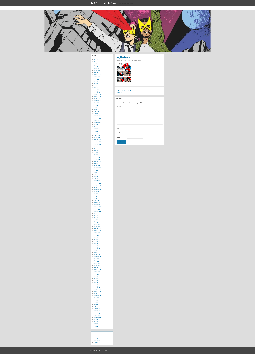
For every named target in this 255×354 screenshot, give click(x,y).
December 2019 (97, 206)
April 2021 (96, 176)
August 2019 (96, 213)
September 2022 (97, 144)
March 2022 (96, 156)
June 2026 (96, 61)
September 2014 (97, 317)
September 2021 (97, 167)
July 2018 (96, 237)
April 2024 (96, 109)
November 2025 (97, 74)
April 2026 (96, 65)
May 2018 (96, 241)
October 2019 (97, 209)
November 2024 (97, 96)
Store (112, 8)
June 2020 (96, 195)
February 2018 (97, 247)
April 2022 (96, 154)
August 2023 (96, 124)
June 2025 (96, 83)
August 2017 (96, 258)
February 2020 (97, 202)
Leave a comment (137, 60)
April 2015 (96, 304)
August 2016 (96, 274)
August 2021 (96, 169)
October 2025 (97, 76)
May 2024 (96, 107)
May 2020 (96, 196)
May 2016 (96, 280)
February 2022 (97, 157)
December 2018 (97, 228)
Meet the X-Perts (105, 8)
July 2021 (96, 170)
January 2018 (97, 248)
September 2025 (97, 78)
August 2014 (96, 319)
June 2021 (96, 172)
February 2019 (97, 224)
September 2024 (97, 100)
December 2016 (97, 267)
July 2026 (96, 59)
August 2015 (96, 297)
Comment (119, 106)
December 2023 (97, 117)
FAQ (98, 8)
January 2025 (97, 92)
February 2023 (97, 135)
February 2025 (97, 91)
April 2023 (96, 131)
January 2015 (97, 310)
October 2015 (97, 293)
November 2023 (97, 118)
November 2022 (97, 141)
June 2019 (96, 217)
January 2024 (97, 115)
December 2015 (97, 289)
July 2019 (96, 215)
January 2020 (97, 204)
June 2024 (96, 105)
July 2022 (96, 148)
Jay (129, 60)
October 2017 (97, 254)
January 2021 (97, 182)
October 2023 (97, 120)
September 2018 (97, 234)
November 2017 (97, 252)
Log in (95, 337)
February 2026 (97, 68)
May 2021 (96, 174)
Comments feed (97, 340)
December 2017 (97, 250)
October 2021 (97, 165)
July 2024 (96, 104)
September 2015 (97, 295)
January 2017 (97, 265)
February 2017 (97, 263)
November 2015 (97, 291)
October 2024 (97, 98)
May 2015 (96, 302)
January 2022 (97, 159)
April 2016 (96, 282)
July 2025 (96, 81)
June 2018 (96, 239)
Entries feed (96, 338)
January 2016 (97, 287)
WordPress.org (97, 342)
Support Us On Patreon (121, 8)
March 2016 (96, 284)
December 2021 (97, 161)
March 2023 (96, 133)
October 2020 (97, 187)
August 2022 (96, 146)
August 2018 (96, 235)
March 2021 (96, 178)
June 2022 (96, 150)
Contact (93, 8)
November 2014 (97, 313)
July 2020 (96, 193)
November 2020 (97, 185)
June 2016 (96, 278)
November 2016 (97, 269)
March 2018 (96, 245)
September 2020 (97, 189)
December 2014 (97, 312)
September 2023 (97, 122)
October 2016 (97, 271)
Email (118, 132)
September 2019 (97, 211)
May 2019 (96, 219)
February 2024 (97, 113)
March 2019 (96, 222)
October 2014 (97, 315)
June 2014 (96, 323)
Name (118, 128)
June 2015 (96, 300)
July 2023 (96, 126)
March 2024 (96, 111)
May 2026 (96, 63)
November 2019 (97, 208)
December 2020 (97, 183)
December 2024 (97, 94)
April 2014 (96, 326)
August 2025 (96, 79)
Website (118, 137)
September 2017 (97, 256)
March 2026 (96, 66)
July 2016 (96, 276)
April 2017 (96, 260)
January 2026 (97, 70)
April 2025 (96, 87)
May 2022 (96, 152)
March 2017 (96, 261)
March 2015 (96, 306)
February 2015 (97, 308)
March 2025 (96, 89)
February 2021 (97, 180)
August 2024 (96, 102)
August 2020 (96, 191)
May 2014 (96, 325)
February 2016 (97, 286)
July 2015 (96, 299)
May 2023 (96, 130)
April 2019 (96, 221)
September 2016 (97, 273)
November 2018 (97, 230)
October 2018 (97, 232)
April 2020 (96, 198)
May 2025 (96, 85)
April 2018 (96, 243)
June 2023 (96, 128)
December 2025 (97, 72)
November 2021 (97, 163)
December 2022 (97, 139)
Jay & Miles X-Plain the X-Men (103, 3)
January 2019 (97, 226)
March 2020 (96, 200)
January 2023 (97, 137)
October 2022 (97, 143)
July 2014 (96, 321)
